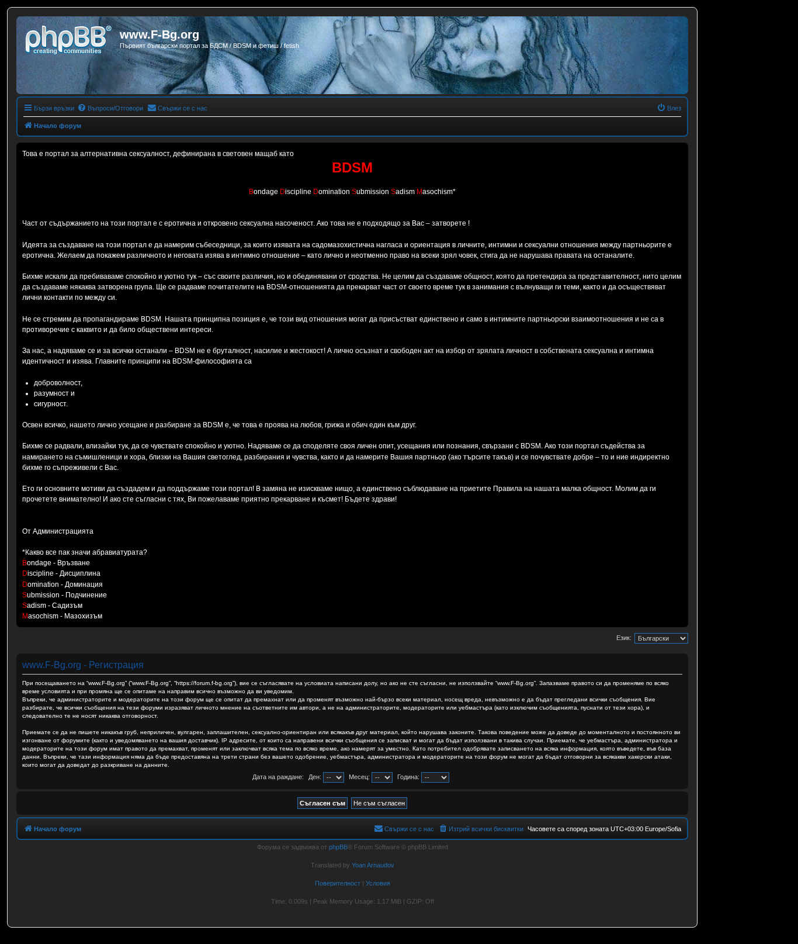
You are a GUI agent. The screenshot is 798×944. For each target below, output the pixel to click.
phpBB (338, 846)
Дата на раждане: (278, 776)
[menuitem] (110, 108)
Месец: (360, 776)
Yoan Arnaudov (373, 865)
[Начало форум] (69, 38)
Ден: (315, 776)
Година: (409, 776)
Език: (624, 637)
